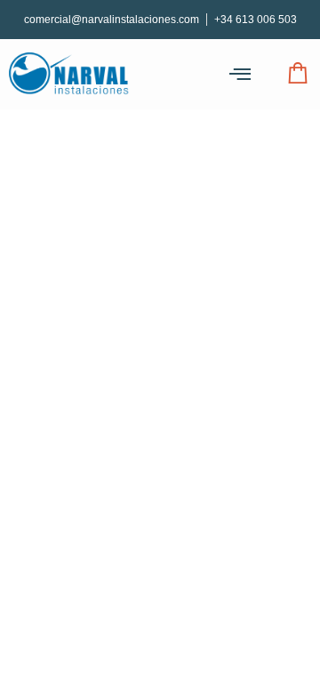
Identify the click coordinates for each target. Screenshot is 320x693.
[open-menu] (240, 74)
